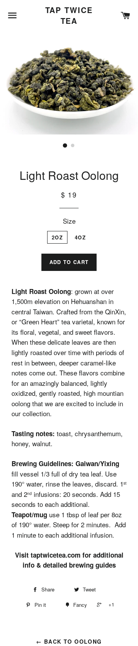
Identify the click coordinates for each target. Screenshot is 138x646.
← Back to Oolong (69, 641)
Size (69, 221)
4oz (80, 237)
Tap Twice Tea (69, 15)
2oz (57, 237)
